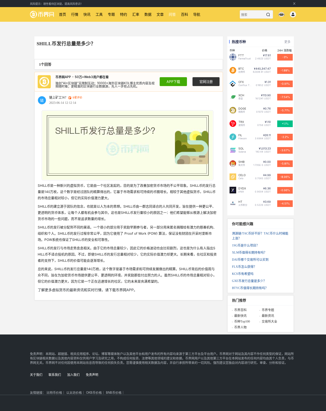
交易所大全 (269, 321)
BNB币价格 (114, 392)
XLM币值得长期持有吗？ (249, 252)
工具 (99, 14)
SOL (241, 148)
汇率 (135, 14)
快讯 (86, 14)
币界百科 (240, 310)
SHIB (241, 161)
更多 (287, 41)
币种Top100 (242, 321)
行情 (74, 14)
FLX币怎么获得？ (244, 266)
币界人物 (240, 327)
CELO (242, 175)
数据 (147, 14)
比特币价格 (54, 392)
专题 (111, 14)
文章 (160, 14)
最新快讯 (240, 315)
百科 (184, 14)
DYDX (242, 188)
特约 (123, 14)
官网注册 (206, 82)
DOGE (242, 108)
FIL (240, 135)
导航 (196, 14)
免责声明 (92, 374)
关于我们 (36, 374)
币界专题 (268, 310)
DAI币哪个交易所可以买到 (250, 259)
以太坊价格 (74, 392)
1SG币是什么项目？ (245, 245)
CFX (241, 82)
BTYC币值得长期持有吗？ (250, 288)
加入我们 (73, 374)
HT (240, 201)
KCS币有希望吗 (242, 273)
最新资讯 (268, 315)
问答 (172, 14)
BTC (241, 68)
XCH (241, 95)
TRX (241, 122)
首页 (62, 14)
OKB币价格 (94, 392)
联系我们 (55, 374)
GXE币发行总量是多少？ (249, 281)
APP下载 (173, 82)
